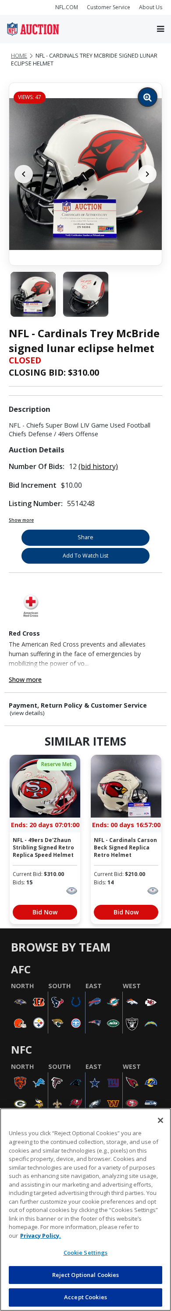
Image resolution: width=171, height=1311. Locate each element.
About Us (150, 7)
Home (19, 55)
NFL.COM (66, 7)
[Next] (147, 174)
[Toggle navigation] (160, 29)
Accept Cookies (85, 1297)
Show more (21, 520)
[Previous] (23, 174)
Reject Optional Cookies (85, 1275)
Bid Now (44, 912)
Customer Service (108, 7)
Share (85, 537)
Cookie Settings (86, 1252)
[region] (85, 1209)
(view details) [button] (27, 713)
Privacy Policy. (40, 1235)
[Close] (160, 1120)
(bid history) (98, 466)
